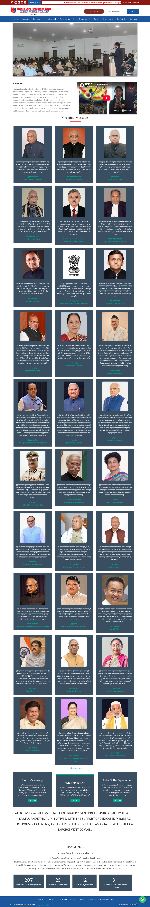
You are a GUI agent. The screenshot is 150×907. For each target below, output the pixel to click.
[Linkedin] (25, 3)
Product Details (93, 900)
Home (15, 19)
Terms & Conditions (54, 900)
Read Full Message (75, 768)
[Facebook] (12, 3)
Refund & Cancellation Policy (74, 900)
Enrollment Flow (108, 900)
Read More (32, 800)
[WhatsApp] (15, 3)
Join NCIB (94, 11)
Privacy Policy (38, 900)
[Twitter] (19, 3)
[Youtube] (22, 3)
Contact (133, 19)
